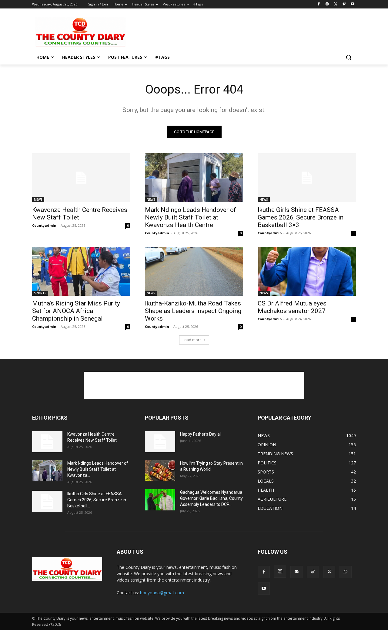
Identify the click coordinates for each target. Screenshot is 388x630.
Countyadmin (44, 225)
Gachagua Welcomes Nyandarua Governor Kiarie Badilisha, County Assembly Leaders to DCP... (211, 498)
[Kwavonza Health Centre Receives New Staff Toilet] (81, 177)
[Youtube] (352, 4)
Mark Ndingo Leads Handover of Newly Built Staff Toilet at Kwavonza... (97, 469)
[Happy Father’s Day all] (160, 441)
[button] (348, 57)
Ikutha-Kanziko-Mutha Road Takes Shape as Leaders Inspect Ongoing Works (193, 311)
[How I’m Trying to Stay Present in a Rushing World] (160, 470)
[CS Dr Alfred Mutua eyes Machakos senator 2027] (307, 271)
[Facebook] (318, 4)
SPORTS (40, 293)
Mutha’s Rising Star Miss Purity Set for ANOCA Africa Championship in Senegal (76, 311)
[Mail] (296, 572)
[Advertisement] (239, 31)
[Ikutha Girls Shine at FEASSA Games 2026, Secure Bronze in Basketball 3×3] (307, 177)
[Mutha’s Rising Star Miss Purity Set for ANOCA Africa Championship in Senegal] (81, 271)
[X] (335, 4)
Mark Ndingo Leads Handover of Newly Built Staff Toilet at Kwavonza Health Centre (190, 217)
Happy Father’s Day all (201, 434)
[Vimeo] (343, 4)
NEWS (38, 199)
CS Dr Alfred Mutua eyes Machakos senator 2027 (292, 307)
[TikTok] (313, 572)
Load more (192, 339)
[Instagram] (327, 4)
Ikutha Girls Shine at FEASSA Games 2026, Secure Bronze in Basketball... (96, 499)
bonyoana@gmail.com (162, 592)
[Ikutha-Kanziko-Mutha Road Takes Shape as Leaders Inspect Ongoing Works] (194, 271)
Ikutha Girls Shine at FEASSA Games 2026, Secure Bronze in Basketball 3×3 (300, 217)
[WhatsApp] (346, 572)
